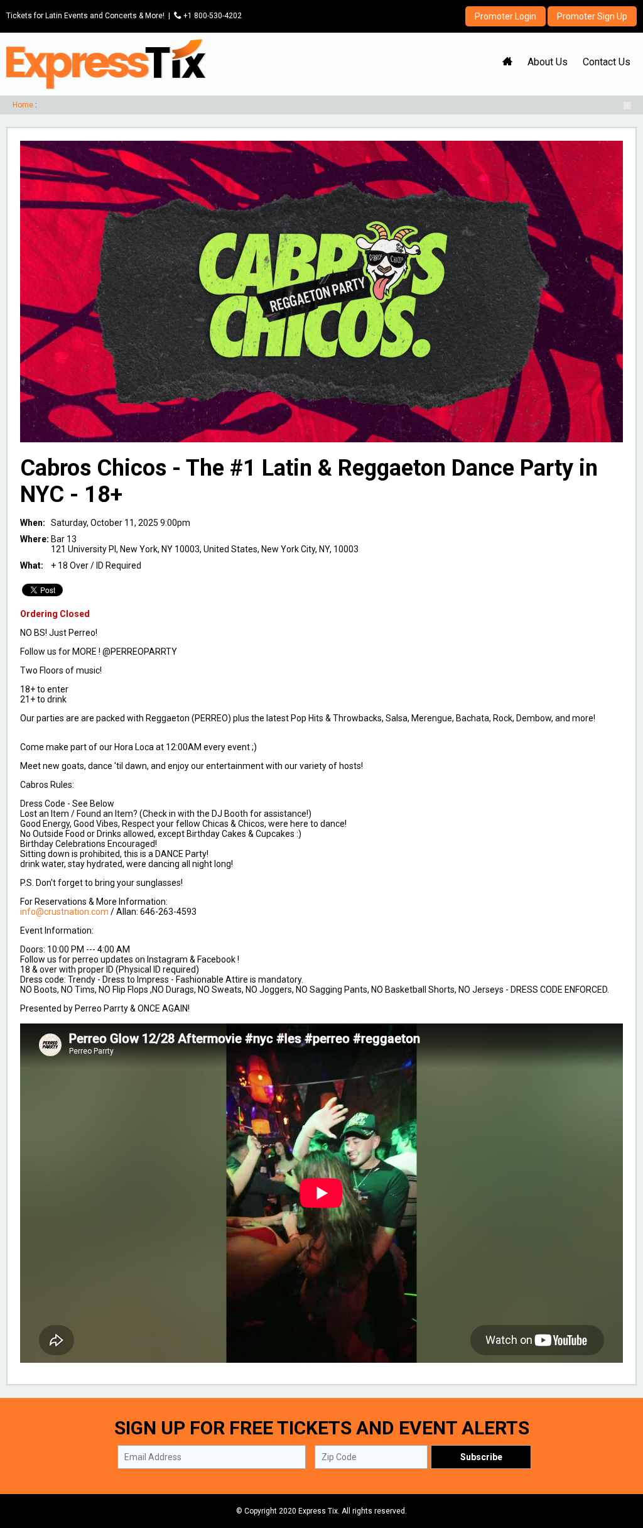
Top (618, 1465)
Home (23, 105)
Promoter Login (505, 16)
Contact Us (606, 62)
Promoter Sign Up (592, 16)
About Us (547, 62)
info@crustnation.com (64, 912)
